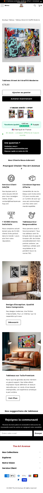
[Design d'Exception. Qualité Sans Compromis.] (21, 280)
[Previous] (4, 42)
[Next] (39, 42)
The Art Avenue (17, 488)
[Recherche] (35, 5)
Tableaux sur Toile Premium (20, 375)
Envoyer (38, 433)
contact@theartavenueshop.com (16, 148)
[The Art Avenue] (21, 5)
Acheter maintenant (21, 99)
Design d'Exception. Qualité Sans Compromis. (20, 305)
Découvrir (13, 322)
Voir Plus (12, 398)
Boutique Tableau (8, 20)
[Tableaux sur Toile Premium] (21, 351)
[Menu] (1, 5)
